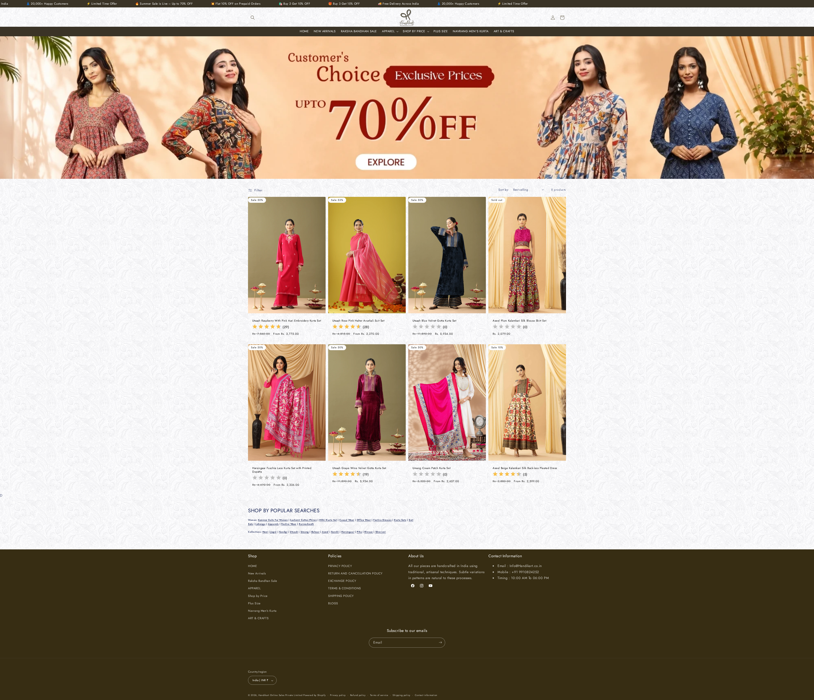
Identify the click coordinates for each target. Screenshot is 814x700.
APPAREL (254, 588)
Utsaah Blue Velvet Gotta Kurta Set (434, 321)
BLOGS (333, 603)
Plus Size (254, 603)
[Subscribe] (440, 642)
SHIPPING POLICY (341, 596)
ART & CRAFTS (258, 618)
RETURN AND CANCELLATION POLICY (355, 573)
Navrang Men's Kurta (262, 610)
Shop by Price (258, 596)
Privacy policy (338, 695)
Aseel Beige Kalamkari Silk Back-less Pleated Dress (525, 468)
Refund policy (358, 695)
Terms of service (379, 695)
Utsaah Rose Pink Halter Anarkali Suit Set (358, 321)
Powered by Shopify (314, 695)
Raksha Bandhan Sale (262, 581)
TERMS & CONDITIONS (344, 588)
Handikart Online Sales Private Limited (280, 695)
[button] (252, 17)
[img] (266, 327)
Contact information (426, 695)
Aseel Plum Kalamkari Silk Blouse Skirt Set (519, 321)
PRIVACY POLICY (340, 566)
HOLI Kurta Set (328, 520)
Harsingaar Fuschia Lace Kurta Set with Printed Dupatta (281, 470)
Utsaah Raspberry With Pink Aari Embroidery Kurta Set (286, 321)
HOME (252, 566)
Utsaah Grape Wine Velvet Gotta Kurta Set (359, 468)
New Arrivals (257, 573)
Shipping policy (401, 695)
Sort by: (503, 190)
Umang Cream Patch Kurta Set (431, 468)
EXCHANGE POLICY (342, 581)
